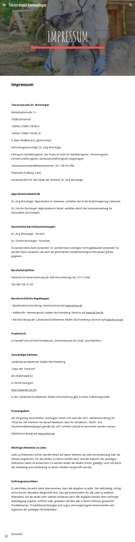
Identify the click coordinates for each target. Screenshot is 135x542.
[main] (67, 38)
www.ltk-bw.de (94, 312)
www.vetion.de (73, 305)
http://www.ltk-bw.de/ (24, 390)
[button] (4, 5)
